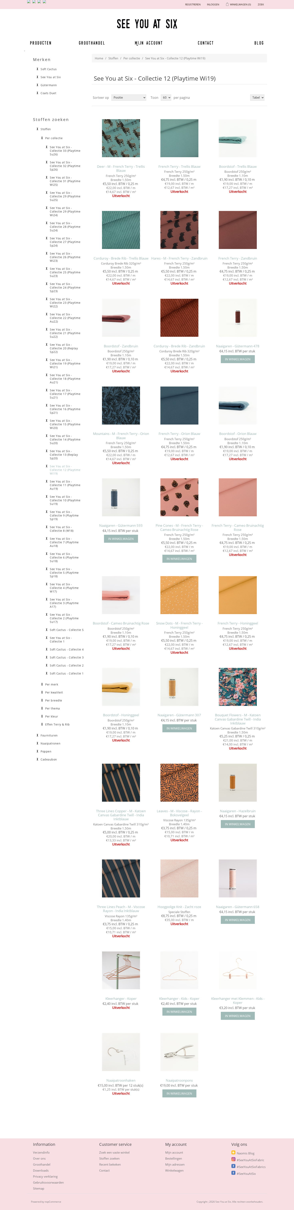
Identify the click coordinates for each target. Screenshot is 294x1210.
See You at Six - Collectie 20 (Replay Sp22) (64, 348)
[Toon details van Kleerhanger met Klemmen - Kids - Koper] (237, 970)
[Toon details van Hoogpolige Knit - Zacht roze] (179, 878)
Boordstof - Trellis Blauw (238, 167)
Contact (206, 43)
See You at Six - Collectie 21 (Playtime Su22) (65, 333)
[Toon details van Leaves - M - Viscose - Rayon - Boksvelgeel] (179, 782)
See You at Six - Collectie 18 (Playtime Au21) (65, 378)
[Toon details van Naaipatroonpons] (179, 1052)
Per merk (51, 684)
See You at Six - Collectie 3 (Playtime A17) (64, 603)
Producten (40, 43)
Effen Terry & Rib (57, 724)
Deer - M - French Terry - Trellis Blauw (121, 169)
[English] (29, 3)
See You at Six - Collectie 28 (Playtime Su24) (65, 226)
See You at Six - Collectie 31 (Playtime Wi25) (65, 181)
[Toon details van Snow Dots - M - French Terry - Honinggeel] (179, 595)
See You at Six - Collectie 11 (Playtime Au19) (65, 485)
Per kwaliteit (54, 692)
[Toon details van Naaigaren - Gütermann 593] (121, 497)
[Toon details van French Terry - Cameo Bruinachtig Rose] (237, 497)
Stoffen (113, 58)
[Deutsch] (45, 3)
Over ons (39, 1158)
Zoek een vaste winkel (114, 1152)
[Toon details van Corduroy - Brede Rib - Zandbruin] (179, 317)
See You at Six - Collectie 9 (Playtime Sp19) (64, 515)
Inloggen (213, 4)
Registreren (193, 4)
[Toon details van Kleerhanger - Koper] (121, 970)
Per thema (52, 708)
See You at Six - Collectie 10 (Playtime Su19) (65, 500)
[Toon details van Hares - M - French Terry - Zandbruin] (179, 230)
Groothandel (92, 43)
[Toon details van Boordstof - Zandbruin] (121, 317)
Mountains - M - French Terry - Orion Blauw (121, 436)
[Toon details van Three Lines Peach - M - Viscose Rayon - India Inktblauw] (121, 878)
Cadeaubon (49, 759)
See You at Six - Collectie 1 (61, 639)
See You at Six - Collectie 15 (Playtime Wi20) (65, 424)
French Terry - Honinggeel (238, 623)
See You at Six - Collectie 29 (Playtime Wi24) (65, 211)
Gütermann (49, 85)
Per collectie (131, 58)
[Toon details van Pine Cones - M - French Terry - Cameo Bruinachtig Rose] (179, 497)
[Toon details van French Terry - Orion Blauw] (179, 405)
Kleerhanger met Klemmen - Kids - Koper (237, 1001)
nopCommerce (53, 1201)
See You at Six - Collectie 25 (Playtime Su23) (65, 272)
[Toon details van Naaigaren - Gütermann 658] (237, 878)
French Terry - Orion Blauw (179, 434)
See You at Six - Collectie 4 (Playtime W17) (64, 588)
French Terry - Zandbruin (237, 258)
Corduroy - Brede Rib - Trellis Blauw (121, 258)
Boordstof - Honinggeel (121, 715)
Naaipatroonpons (179, 1080)
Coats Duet (48, 93)
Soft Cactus (49, 69)
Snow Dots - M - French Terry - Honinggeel (179, 625)
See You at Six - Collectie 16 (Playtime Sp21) (65, 409)
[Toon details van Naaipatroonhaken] (121, 1052)
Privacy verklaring (45, 1176)
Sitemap (38, 1188)
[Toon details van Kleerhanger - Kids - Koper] (179, 970)
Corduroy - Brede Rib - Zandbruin (179, 346)
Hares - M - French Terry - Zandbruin (179, 258)
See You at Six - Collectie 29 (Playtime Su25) (65, 196)
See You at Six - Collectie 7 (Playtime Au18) (64, 542)
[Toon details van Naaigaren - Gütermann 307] (179, 686)
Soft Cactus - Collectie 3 (67, 657)
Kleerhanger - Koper (121, 999)
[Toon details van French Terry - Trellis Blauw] (179, 138)
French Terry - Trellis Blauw (179, 167)
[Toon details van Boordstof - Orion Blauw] (237, 405)
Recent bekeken (110, 1164)
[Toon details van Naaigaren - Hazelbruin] (237, 782)
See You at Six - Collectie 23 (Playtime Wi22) (65, 302)
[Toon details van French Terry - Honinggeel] (237, 595)
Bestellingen (173, 1158)
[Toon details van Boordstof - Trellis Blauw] (237, 138)
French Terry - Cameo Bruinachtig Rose (238, 528)
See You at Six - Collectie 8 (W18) (62, 529)
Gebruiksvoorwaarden (48, 1182)
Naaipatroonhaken (120, 1080)
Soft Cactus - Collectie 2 (67, 665)
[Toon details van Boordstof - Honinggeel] (121, 686)
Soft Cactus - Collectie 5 (67, 630)
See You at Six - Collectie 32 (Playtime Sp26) (65, 166)
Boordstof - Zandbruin (121, 346)
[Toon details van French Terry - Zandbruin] (237, 230)
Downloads (41, 1170)
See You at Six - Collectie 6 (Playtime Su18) (64, 557)
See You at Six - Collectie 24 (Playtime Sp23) (65, 287)
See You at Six (51, 77)
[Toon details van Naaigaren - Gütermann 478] (237, 317)
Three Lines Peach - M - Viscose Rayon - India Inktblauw (121, 909)
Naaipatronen (50, 743)
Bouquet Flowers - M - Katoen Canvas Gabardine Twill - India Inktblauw (238, 719)
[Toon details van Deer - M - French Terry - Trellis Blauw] (121, 138)
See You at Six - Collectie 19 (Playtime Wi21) (65, 363)
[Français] (40, 3)
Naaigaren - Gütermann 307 (179, 715)
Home (99, 58)
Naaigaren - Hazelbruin (238, 811)
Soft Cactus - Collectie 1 (67, 673)
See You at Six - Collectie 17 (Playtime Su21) (65, 394)
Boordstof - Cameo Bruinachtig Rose (121, 623)
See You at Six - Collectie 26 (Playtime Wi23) (65, 257)
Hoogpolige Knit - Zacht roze (179, 907)
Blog (259, 43)
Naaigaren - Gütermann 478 (237, 346)
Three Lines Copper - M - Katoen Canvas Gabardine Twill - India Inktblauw (121, 815)
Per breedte (53, 700)
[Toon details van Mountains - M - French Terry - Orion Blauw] (121, 405)
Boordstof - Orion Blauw (237, 434)
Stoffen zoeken (109, 1158)
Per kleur (51, 716)
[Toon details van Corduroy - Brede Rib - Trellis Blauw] (121, 230)
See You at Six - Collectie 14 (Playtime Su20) (65, 439)
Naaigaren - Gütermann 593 (121, 526)
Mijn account (149, 43)
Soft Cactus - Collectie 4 (67, 649)
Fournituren (49, 735)
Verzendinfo (41, 1152)
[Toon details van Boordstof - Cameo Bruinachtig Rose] (121, 595)
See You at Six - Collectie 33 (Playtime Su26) (65, 150)
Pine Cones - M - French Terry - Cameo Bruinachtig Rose (179, 528)
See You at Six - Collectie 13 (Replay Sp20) (64, 454)
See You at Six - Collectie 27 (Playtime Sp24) (65, 242)
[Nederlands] (34, 3)
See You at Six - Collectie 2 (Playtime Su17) (64, 618)
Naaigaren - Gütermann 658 (237, 907)
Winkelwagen (174, 1170)
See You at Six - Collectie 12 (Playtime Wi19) (65, 470)
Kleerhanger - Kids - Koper (179, 999)
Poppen (46, 751)
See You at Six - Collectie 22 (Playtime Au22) (65, 318)
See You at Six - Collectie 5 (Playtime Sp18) (64, 572)
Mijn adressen (175, 1164)
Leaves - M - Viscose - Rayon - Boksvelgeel (179, 813)
